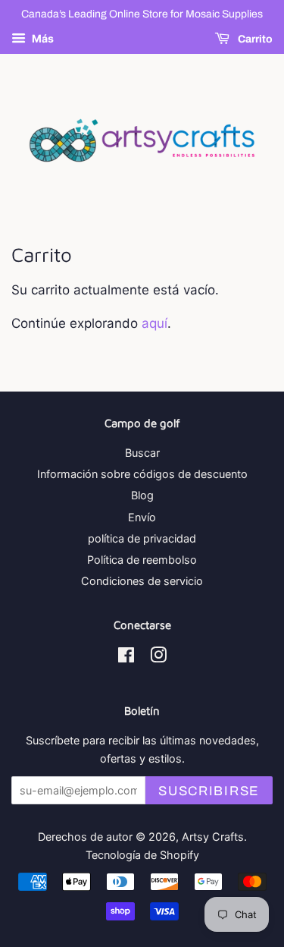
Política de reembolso (142, 559)
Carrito (254, 39)
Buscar (142, 452)
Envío (142, 517)
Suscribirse (209, 791)
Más (42, 38)
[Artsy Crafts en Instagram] (158, 657)
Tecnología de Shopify (142, 854)
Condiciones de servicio (142, 580)
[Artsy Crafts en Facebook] (126, 657)
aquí (154, 323)
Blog (142, 495)
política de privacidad (142, 538)
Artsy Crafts (213, 836)
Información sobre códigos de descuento (142, 473)
